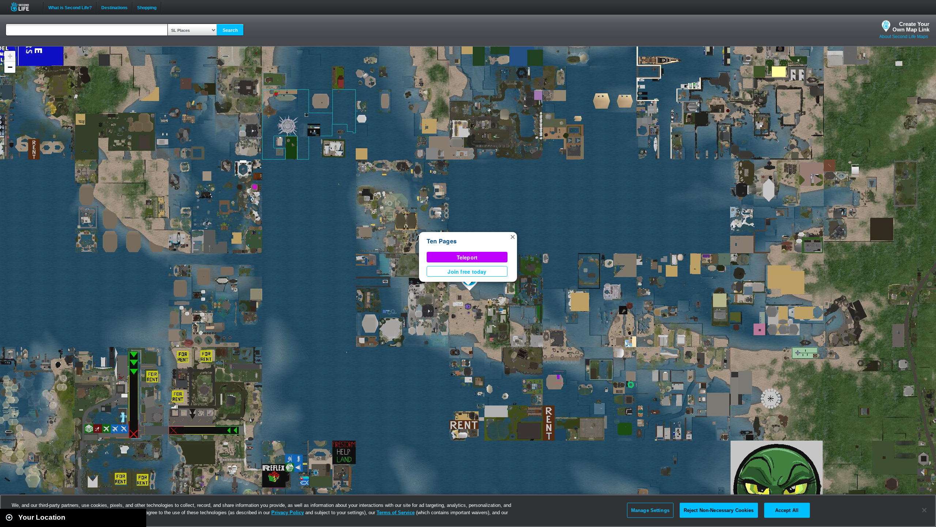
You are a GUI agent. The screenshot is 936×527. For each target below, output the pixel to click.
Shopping (146, 7)
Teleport (467, 257)
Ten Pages (442, 241)
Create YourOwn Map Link (910, 27)
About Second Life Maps (903, 36)
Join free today (467, 271)
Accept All (787, 510)
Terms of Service (396, 512)
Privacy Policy (287, 512)
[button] (512, 236)
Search (230, 30)
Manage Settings (650, 510)
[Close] (924, 510)
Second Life (24, 7)
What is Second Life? (70, 7)
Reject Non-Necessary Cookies (719, 510)
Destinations (114, 7)
